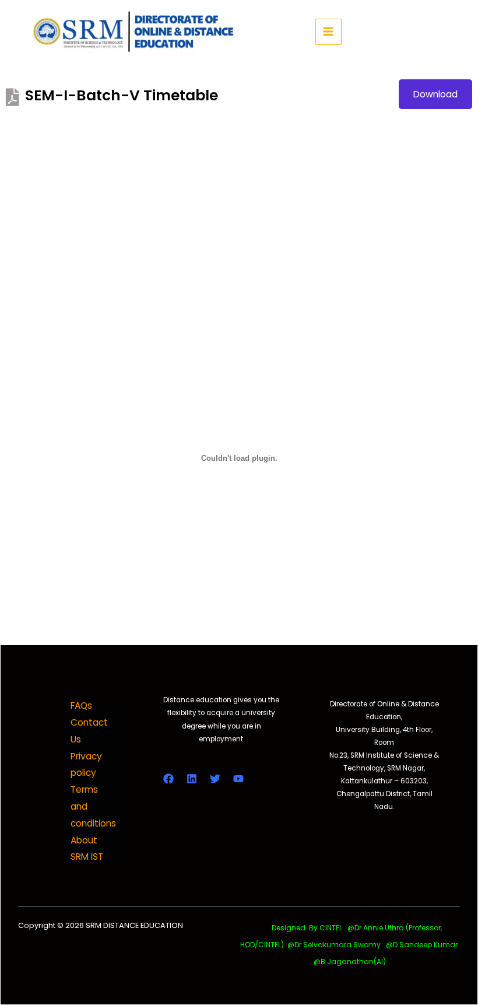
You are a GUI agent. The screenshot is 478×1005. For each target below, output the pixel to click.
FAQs (81, 705)
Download (435, 94)
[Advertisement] (239, 196)
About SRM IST (87, 848)
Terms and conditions (93, 806)
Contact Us (89, 730)
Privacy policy (86, 764)
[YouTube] (238, 778)
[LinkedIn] (192, 778)
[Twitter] (215, 778)
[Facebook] (168, 778)
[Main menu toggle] (328, 32)
